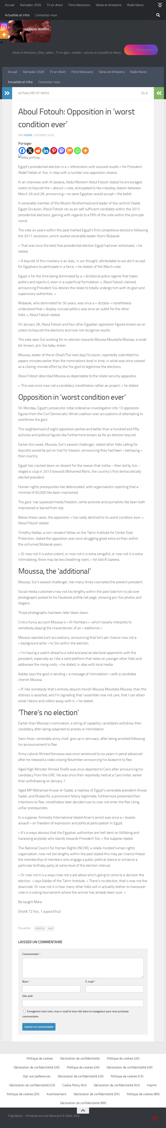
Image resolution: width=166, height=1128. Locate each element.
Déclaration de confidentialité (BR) (83, 1103)
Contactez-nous (46, 15)
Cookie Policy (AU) (74, 1085)
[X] (30, 150)
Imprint (152, 1085)
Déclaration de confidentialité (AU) (117, 1085)
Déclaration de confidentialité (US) (80, 1076)
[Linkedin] (45, 150)
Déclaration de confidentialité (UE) (37, 1067)
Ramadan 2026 (30, 5)
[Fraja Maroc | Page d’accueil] (29, 30)
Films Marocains (79, 5)
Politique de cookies (40, 1058)
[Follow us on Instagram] (155, 1118)
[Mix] (69, 150)
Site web (27, 996)
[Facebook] (22, 150)
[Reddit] (38, 150)
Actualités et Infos (17, 15)
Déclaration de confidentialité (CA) (32, 1085)
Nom (26, 981)
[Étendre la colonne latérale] (7, 93)
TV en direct (55, 5)
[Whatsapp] (77, 150)
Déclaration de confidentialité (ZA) (96, 1094)
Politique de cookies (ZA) (23, 1094)
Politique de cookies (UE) (123, 1058)
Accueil (9, 5)
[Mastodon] (61, 150)
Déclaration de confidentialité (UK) (129, 1067)
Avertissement (56, 1094)
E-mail (90, 981)
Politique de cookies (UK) (83, 1067)
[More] (85, 150)
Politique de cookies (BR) (143, 1094)
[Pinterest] (53, 150)
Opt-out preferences (36, 1076)
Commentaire (31, 954)
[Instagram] (4, 26)
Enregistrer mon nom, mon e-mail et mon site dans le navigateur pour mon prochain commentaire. (75, 1014)
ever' (50, 928)
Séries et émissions (108, 5)
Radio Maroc (135, 5)
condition (40, 928)
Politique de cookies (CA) (127, 1076)
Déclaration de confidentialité (80, 1058)
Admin (28, 135)
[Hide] (1, 42)
